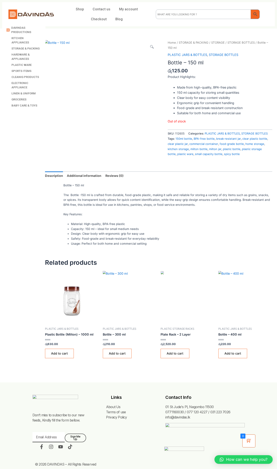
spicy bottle (232, 154)
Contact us (101, 9)
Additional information (84, 175)
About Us (113, 407)
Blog (119, 19)
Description (54, 175)
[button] (243, 459)
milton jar (215, 149)
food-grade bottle (232, 144)
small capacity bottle (208, 154)
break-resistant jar (228, 138)
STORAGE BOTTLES (241, 42)
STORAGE (218, 42)
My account (128, 9)
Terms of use (116, 412)
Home (172, 42)
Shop (80, 9)
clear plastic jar (178, 144)
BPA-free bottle (204, 138)
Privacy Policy (116, 417)
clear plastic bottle (254, 138)
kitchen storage (178, 149)
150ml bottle (184, 138)
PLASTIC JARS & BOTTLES (187, 55)
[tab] (54, 175)
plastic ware (185, 154)
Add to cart (59, 353)
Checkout (99, 19)
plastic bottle (231, 149)
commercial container (203, 144)
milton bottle (199, 149)
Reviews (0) (114, 175)
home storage (254, 144)
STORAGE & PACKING (193, 42)
